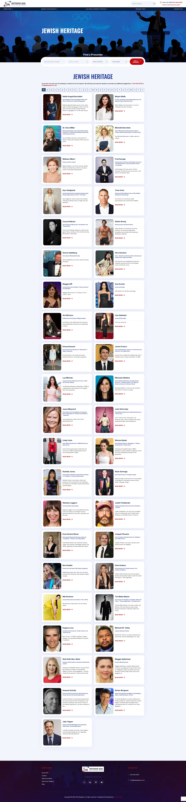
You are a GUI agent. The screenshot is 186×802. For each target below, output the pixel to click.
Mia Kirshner (68, 596)
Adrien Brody (120, 221)
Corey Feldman (69, 221)
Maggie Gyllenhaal (122, 659)
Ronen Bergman (122, 690)
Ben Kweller (68, 565)
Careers (44, 776)
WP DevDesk (118, 797)
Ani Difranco (68, 315)
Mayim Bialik (120, 96)
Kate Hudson (120, 565)
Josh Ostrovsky (121, 409)
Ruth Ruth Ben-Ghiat (71, 659)
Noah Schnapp (121, 471)
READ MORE (66, 114)
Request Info (140, 9)
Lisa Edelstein (121, 315)
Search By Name (47, 778)
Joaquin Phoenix (122, 534)
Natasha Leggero (70, 502)
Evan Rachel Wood (70, 534)
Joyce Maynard (69, 409)
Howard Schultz (69, 690)
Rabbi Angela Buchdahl (72, 96)
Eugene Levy (68, 628)
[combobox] (78, 61)
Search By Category (48, 781)
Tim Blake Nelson (122, 596)
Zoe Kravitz (120, 284)
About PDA (7, 9)
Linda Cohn (67, 440)
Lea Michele (68, 377)
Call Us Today (172, 2)
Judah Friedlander (122, 502)
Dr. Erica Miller (69, 127)
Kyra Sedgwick (69, 190)
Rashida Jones (69, 471)
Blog (43, 784)
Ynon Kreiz (119, 190)
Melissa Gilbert (69, 159)
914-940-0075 (134, 775)
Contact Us (178, 9)
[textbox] (78, 62)
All (44, 90)
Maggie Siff (67, 284)
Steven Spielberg (70, 252)
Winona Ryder (121, 440)
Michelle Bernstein (123, 127)
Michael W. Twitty (122, 628)
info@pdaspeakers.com (137, 780)
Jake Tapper (68, 721)
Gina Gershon (120, 252)
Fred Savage (120, 159)
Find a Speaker (136, 61)
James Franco (121, 346)
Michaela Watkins (122, 377)
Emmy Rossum (69, 346)
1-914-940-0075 (137, 83)
